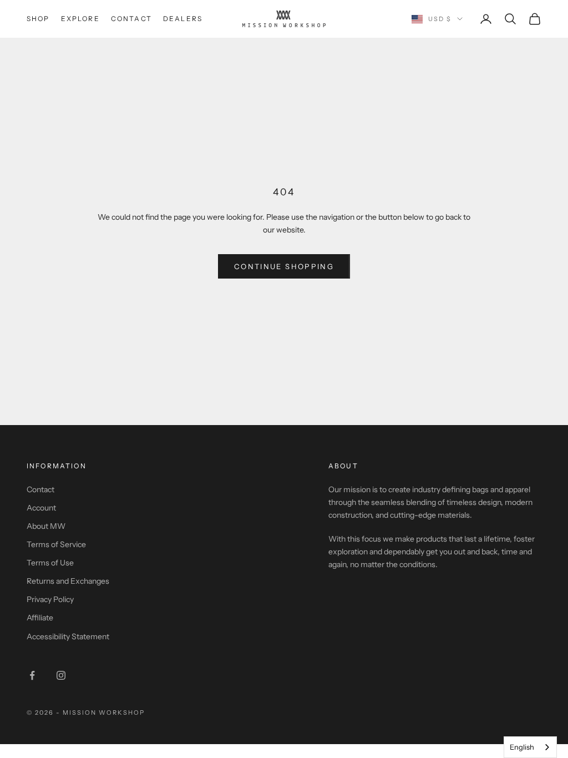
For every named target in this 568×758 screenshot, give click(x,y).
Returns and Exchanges (68, 581)
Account (41, 508)
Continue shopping (284, 266)
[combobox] (530, 747)
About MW (46, 526)
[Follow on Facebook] (32, 675)
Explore (80, 18)
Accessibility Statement (68, 636)
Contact (131, 18)
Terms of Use (50, 563)
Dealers (182, 18)
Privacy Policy (50, 599)
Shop (38, 18)
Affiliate (40, 618)
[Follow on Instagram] (61, 675)
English (522, 746)
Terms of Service (56, 544)
